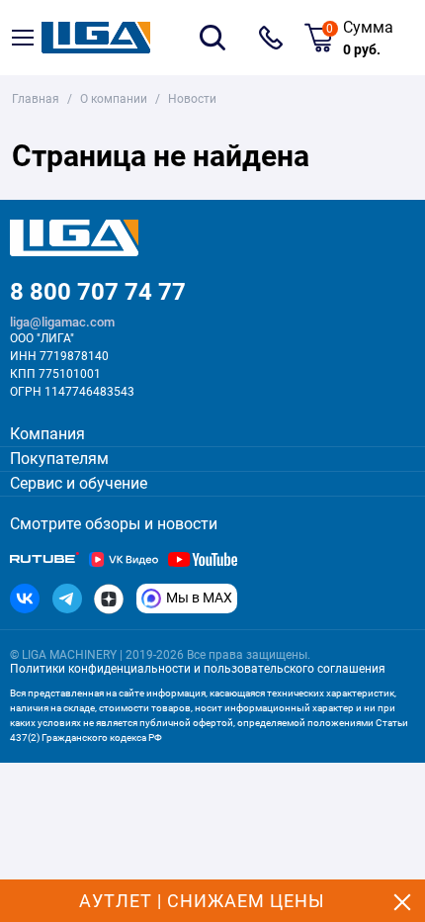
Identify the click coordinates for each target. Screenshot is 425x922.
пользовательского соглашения (294, 669)
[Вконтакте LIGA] (25, 598)
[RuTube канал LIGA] (44, 560)
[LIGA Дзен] (109, 598)
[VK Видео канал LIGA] (123, 560)
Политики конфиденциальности (100, 669)
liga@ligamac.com (62, 322)
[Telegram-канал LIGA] (67, 598)
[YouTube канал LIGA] (202, 560)
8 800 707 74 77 (271, 38)
